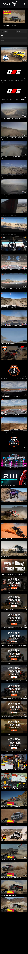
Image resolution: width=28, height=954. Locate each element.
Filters (5, 31)
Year (2, 35)
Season (2, 40)
